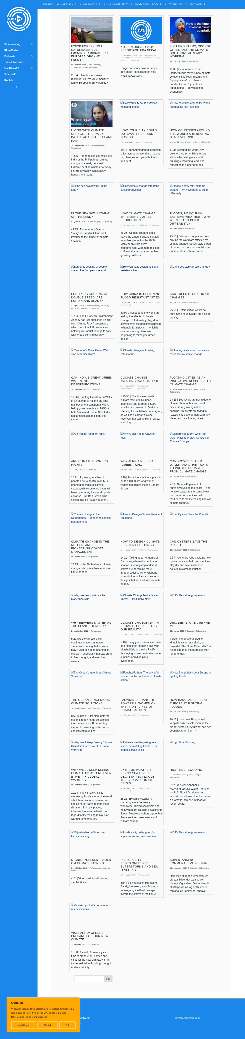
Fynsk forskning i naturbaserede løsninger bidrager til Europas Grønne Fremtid (91, 53)
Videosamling (12, 44)
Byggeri (143, 302)
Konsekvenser (98, 146)
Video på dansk (90, 68)
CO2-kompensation (148, 55)
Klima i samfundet (116, 4)
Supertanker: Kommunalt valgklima (188, 861)
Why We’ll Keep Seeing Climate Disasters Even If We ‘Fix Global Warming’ (91, 775)
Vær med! (10, 74)
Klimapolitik (88, 4)
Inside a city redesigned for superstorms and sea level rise (139, 865)
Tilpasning (76, 68)
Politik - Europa (79, 308)
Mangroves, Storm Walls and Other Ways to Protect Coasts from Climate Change (189, 466)
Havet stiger (193, 142)
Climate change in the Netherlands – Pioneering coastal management (90, 546)
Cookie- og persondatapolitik (32, 1016)
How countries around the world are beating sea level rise (190, 134)
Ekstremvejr (126, 58)
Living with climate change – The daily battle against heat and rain (91, 135)
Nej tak (47, 1025)
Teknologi (176, 4)
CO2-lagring (94, 65)
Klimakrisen (65, 4)
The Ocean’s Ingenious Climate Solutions (90, 701)
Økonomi (196, 4)
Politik (104, 306)
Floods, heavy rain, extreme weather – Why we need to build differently (190, 218)
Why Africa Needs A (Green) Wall (136, 463)
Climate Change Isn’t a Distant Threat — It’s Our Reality (139, 626)
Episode (137, 58)
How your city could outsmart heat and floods (138, 134)
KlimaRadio (11, 50)
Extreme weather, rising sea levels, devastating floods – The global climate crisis (138, 776)
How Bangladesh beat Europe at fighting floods (188, 703)
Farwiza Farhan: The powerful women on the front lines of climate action (138, 705)
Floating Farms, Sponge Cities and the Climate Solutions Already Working (190, 51)
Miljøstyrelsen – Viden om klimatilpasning (91, 861)
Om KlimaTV (11, 68)
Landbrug (142, 225)
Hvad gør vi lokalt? (149, 4)
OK (67, 1025)
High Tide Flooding (186, 769)
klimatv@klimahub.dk (187, 1018)
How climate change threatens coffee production (138, 217)
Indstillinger (24, 1025)
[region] (43, 1014)
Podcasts (9, 56)
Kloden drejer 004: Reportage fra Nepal (138, 48)
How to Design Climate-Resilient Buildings (140, 543)
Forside (47, 4)
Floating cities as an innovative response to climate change (190, 381)
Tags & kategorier (14, 62)
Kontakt (9, 80)
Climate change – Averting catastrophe (139, 379)
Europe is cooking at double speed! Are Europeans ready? (89, 297)
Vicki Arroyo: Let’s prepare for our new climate (89, 936)
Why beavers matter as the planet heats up (91, 624)
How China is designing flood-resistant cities (140, 295)
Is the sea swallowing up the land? (90, 215)
